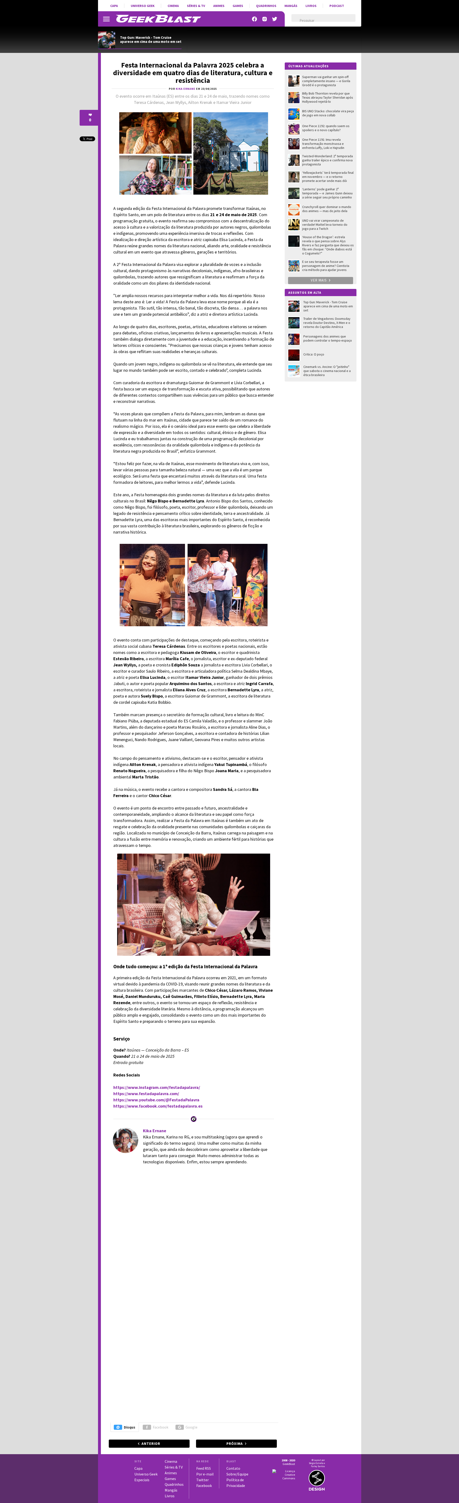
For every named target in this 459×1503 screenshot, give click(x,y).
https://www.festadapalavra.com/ (146, 1093)
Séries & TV (196, 6)
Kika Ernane (154, 1130)
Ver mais (319, 280)
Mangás (290, 6)
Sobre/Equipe (237, 1474)
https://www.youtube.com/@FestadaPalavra (156, 1100)
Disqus (129, 1427)
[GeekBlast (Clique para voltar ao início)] (158, 18)
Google (191, 1427)
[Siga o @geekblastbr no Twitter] (275, 19)
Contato (233, 1468)
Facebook (160, 1427)
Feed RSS (203, 1468)
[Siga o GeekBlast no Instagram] (265, 19)
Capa (114, 6)
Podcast (336, 6)
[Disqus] (192, 1235)
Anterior (151, 1443)
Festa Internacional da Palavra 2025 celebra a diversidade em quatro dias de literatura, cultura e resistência (193, 72)
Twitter (202, 1479)
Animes (218, 6)
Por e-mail (205, 1474)
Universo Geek (143, 6)
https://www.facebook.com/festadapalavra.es (157, 1106)
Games (238, 6)
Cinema (173, 6)
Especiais (141, 1479)
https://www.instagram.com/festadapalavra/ (156, 1087)
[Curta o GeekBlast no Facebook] (255, 19)
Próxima (234, 1443)
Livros (311, 6)
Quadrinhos (266, 6)
